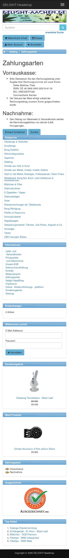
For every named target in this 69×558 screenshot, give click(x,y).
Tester (7, 232)
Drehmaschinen (12, 188)
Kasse (38, 38)
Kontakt (9, 270)
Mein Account (15, 44)
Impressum (11, 283)
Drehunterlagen (12, 196)
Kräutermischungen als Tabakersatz (22, 204)
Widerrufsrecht (12, 274)
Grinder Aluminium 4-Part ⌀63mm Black (34, 448)
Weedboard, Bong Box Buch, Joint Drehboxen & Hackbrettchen (29, 179)
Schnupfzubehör (12, 216)
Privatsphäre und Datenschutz (14, 259)
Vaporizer (9, 157)
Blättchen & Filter (13, 184)
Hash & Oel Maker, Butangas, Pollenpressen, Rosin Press (34, 174)
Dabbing (8, 161)
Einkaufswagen (13, 305)
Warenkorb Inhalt (17, 38)
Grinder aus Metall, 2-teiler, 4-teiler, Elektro (26, 170)
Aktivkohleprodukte (14, 153)
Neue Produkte (13, 415)
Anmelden (36, 44)
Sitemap (9, 293)
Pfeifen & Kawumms (14, 212)
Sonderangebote (13, 290)
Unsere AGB (11, 264)
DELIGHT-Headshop (43, 552)
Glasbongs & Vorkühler (16, 141)
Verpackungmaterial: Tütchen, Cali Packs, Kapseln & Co (33, 224)
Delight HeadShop (14, 280)
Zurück (34, 132)
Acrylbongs (10, 145)
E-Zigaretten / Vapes (14, 192)
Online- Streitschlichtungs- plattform (24, 287)
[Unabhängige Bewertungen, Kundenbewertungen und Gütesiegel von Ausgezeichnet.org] (34, 500)
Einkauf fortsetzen (15, 132)
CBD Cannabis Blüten (15, 236)
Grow (7, 200)
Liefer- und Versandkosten (13, 252)
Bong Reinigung (12, 208)
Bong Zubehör (11, 149)
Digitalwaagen (11, 220)
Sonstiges (9, 228)
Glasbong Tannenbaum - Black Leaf (34, 397)
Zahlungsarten (12, 277)
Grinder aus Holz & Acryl (17, 165)
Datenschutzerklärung (16, 267)
